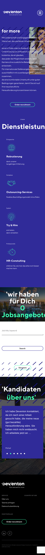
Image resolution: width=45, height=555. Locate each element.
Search (23, 348)
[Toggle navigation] (40, 13)
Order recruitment (22, 104)
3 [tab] (14, 454)
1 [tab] (7, 454)
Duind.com (28, 545)
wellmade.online (6, 546)
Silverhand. (9, 545)
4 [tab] (17, 454)
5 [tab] (21, 454)
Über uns (5, 499)
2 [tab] (10, 454)
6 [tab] (24, 454)
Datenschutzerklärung (10, 506)
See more (23, 367)
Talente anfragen (8, 503)
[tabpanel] (22, 432)
